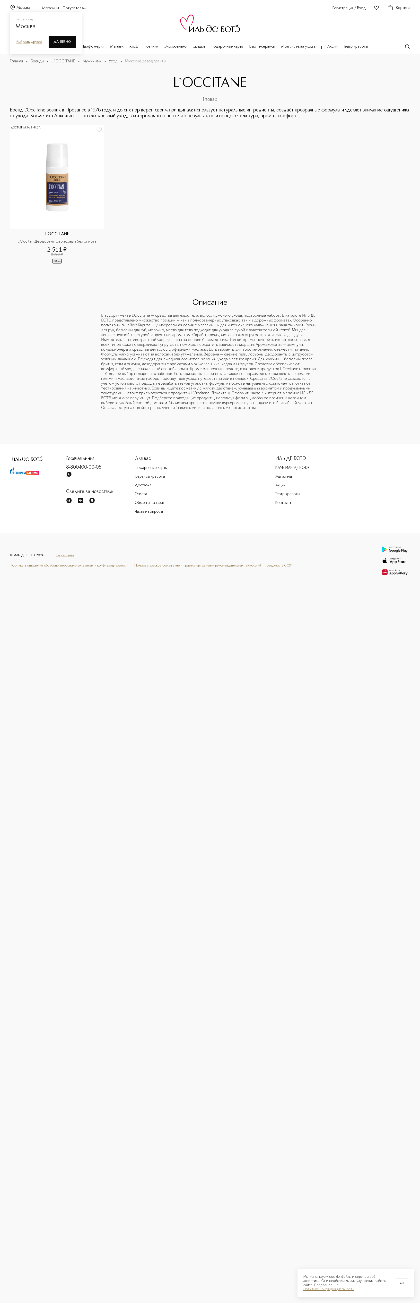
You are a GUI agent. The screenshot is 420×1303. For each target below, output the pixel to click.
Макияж (116, 47)
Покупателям (74, 8)
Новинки (151, 47)
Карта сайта (65, 555)
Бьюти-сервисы (262, 47)
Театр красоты (355, 47)
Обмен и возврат (150, 503)
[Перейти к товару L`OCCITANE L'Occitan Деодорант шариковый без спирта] (57, 194)
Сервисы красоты (150, 477)
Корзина (403, 8)
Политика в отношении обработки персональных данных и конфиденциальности (69, 565)
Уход (133, 47)
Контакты (283, 503)
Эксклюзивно (175, 47)
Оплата (141, 494)
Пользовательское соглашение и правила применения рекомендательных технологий (197, 565)
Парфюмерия (92, 47)
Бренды (37, 61)
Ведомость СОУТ (280, 565)
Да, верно (62, 41)
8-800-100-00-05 (84, 467)
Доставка (143, 485)
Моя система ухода (298, 47)
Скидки (198, 47)
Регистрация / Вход (349, 8)
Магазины (50, 8)
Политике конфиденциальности (328, 1289)
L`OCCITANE (63, 61)
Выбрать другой (29, 42)
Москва (23, 8)
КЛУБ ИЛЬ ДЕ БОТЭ (292, 468)
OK (402, 1283)
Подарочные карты (227, 47)
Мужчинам (92, 61)
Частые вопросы (149, 512)
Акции (332, 47)
